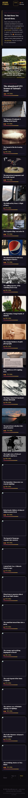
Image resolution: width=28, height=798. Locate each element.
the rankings (7, 40)
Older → (21, 777)
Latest (15, 2)
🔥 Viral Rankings (22, 3)
